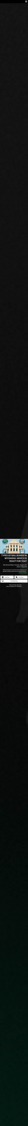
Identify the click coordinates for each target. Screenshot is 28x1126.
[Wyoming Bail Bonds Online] (3, 581)
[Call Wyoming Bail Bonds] (3, 577)
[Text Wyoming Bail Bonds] (16, 577)
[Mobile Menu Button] (26, 1)
